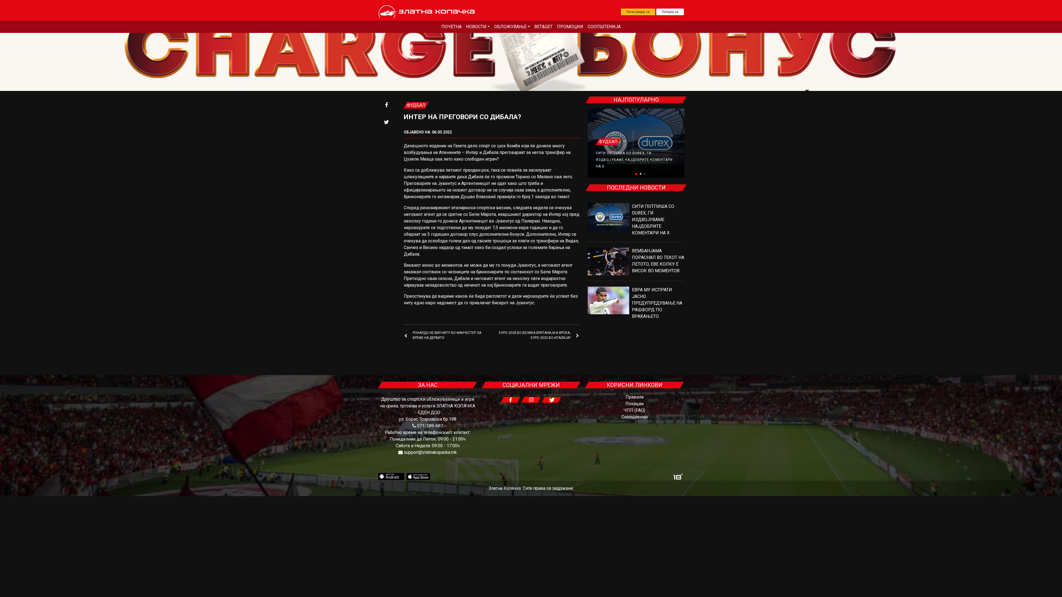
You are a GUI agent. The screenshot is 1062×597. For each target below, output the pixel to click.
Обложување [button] (510, 26)
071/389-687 (430, 425)
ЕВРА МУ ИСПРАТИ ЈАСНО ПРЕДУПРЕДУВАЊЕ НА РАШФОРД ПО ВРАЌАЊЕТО (657, 303)
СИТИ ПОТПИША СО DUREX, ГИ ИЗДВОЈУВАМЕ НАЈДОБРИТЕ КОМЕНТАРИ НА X (634, 159)
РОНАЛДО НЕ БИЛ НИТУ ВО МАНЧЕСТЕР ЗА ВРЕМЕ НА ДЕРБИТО (447, 335)
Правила (635, 397)
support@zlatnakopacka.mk (430, 452)
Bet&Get (543, 26)
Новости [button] (476, 26)
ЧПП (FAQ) (634, 410)
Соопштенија (604, 26)
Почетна (451, 26)
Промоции (570, 26)
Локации (634, 403)
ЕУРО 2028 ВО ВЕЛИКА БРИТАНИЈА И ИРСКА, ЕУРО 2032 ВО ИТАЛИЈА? (535, 335)
